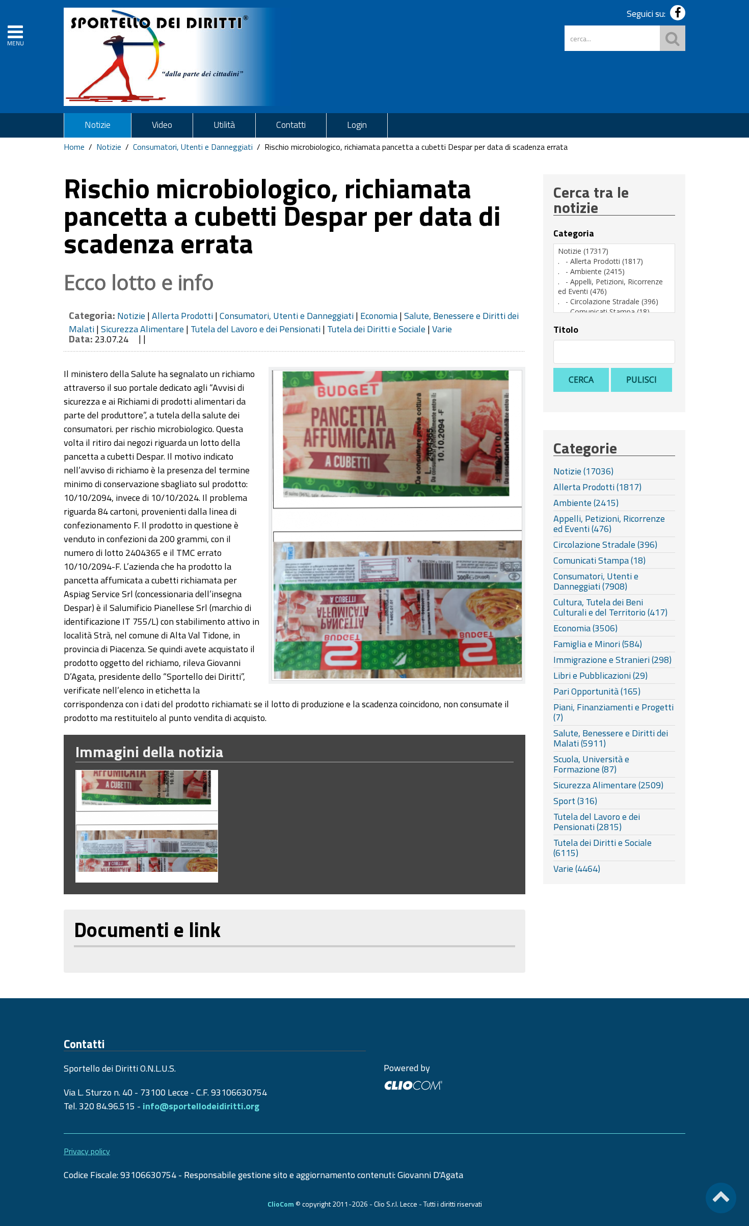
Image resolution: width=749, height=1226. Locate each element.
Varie (442, 329)
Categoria (573, 233)
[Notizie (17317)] (614, 251)
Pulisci (641, 379)
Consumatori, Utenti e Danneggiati (193, 147)
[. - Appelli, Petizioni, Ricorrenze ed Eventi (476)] (614, 287)
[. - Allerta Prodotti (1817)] (614, 261)
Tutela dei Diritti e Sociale (376, 329)
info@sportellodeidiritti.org (201, 1106)
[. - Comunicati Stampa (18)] (614, 312)
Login (357, 124)
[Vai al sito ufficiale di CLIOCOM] (413, 1084)
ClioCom (281, 1203)
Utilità (224, 124)
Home (74, 147)
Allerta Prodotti (182, 316)
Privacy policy (87, 1151)
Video (162, 124)
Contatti (291, 124)
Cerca (581, 379)
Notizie (98, 124)
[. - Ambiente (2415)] (614, 271)
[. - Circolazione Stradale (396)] (614, 302)
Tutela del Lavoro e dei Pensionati (255, 329)
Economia (378, 316)
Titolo (565, 330)
